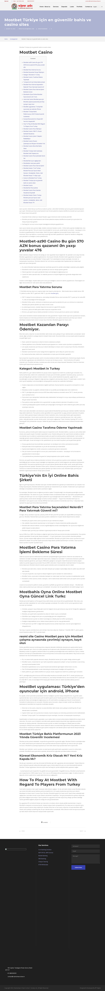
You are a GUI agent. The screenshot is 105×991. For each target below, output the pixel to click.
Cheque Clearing (43, 861)
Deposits (64, 6)
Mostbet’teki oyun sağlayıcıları (32, 161)
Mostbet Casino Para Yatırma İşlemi (33, 166)
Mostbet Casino (28, 185)
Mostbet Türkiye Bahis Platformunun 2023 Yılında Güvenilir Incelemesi (33, 114)
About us (47, 6)
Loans (72, 6)
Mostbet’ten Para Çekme (30, 188)
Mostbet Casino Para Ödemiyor (32, 129)
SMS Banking (42, 858)
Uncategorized (42, 28)
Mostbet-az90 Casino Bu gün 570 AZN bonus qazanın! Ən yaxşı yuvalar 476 (34, 65)
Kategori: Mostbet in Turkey (31, 75)
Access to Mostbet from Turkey (32, 178)
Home (42, 6)
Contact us (88, 6)
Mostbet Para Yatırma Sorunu (32, 70)
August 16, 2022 (10, 28)
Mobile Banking (43, 855)
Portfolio (79, 6)
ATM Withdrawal (43, 864)
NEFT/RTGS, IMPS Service (45, 853)
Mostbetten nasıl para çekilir (31, 163)
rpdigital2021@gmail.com (26, 28)
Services (56, 6)
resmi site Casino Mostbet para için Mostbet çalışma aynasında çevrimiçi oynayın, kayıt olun (33, 101)
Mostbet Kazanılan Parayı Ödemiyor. (33, 72)
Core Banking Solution (44, 850)
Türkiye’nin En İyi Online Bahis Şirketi (34, 82)
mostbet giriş (54, 293)
